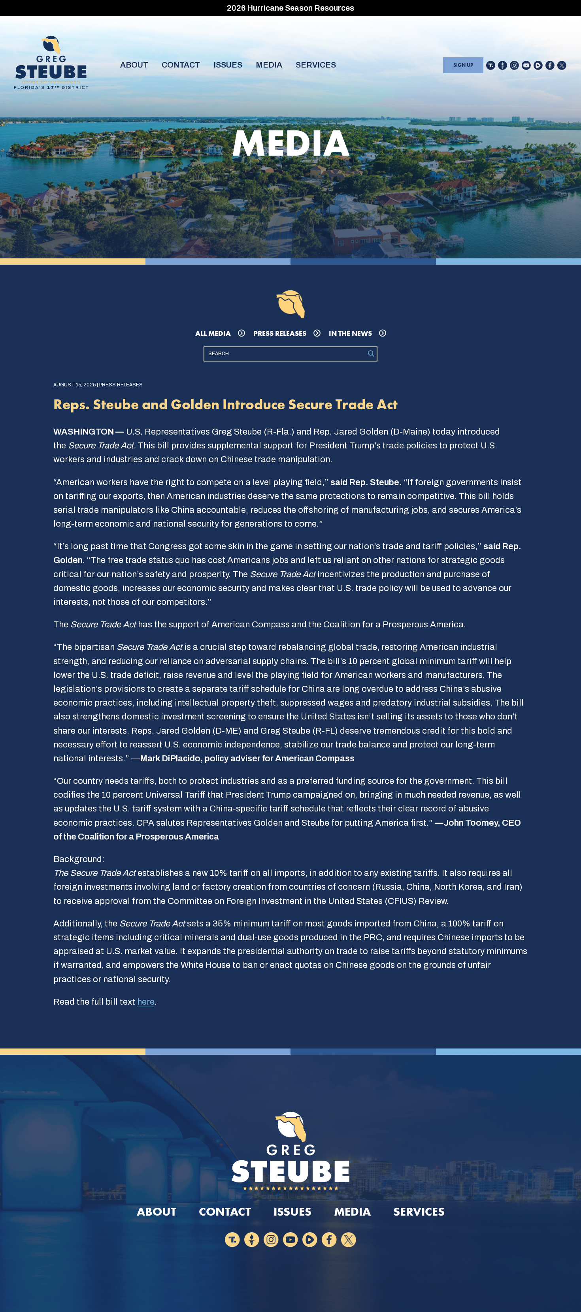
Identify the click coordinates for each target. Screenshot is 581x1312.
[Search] (371, 354)
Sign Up (463, 65)
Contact (181, 64)
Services (316, 64)
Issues (227, 64)
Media (269, 64)
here (146, 1002)
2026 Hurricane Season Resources (290, 8)
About (134, 64)
